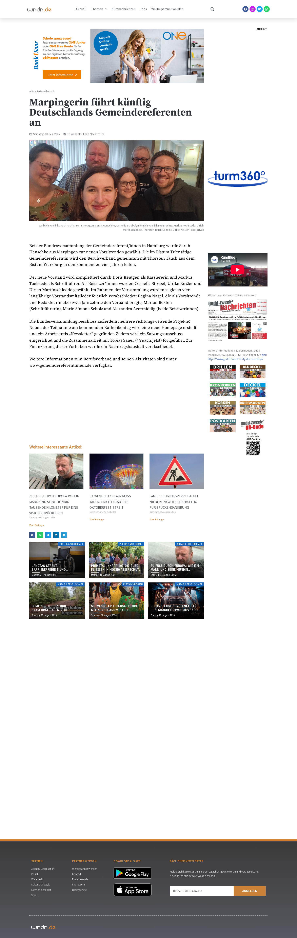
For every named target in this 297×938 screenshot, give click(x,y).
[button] (32, 535)
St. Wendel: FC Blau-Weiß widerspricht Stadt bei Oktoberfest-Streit (110, 502)
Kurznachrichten (124, 9)
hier (264, 355)
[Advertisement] (116, 407)
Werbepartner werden (167, 9)
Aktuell (81, 9)
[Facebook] (245, 9)
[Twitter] (260, 9)
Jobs (143, 9)
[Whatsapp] (267, 9)
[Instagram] (253, 9)
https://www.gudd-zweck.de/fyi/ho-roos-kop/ (235, 359)
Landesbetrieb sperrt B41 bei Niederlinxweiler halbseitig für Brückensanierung (174, 502)
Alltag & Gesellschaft (41, 91)
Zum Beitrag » (36, 525)
